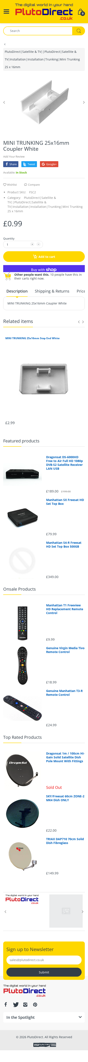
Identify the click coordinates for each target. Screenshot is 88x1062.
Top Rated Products (22, 737)
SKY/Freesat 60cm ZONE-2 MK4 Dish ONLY (65, 798)
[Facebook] (5, 1004)
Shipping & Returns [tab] (52, 291)
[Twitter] (15, 1004)
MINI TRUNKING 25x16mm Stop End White (32, 338)
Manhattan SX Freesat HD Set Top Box (65, 502)
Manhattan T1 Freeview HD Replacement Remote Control (64, 609)
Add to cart (46, 257)
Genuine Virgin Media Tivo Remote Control (65, 650)
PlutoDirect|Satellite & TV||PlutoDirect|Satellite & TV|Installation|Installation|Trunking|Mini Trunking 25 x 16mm (42, 59)
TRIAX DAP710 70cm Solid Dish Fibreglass (65, 841)
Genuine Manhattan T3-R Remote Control (64, 693)
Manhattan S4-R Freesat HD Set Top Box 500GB (63, 544)
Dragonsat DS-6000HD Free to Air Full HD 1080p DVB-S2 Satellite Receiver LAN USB (64, 463)
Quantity (9, 238)
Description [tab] (17, 291)
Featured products (21, 441)
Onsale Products (19, 589)
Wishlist (12, 185)
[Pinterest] (35, 1004)
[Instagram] (25, 1004)
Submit (44, 972)
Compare (34, 185)
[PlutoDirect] (44, 11)
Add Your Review (14, 156)
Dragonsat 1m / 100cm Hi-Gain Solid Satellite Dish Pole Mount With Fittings (65, 757)
